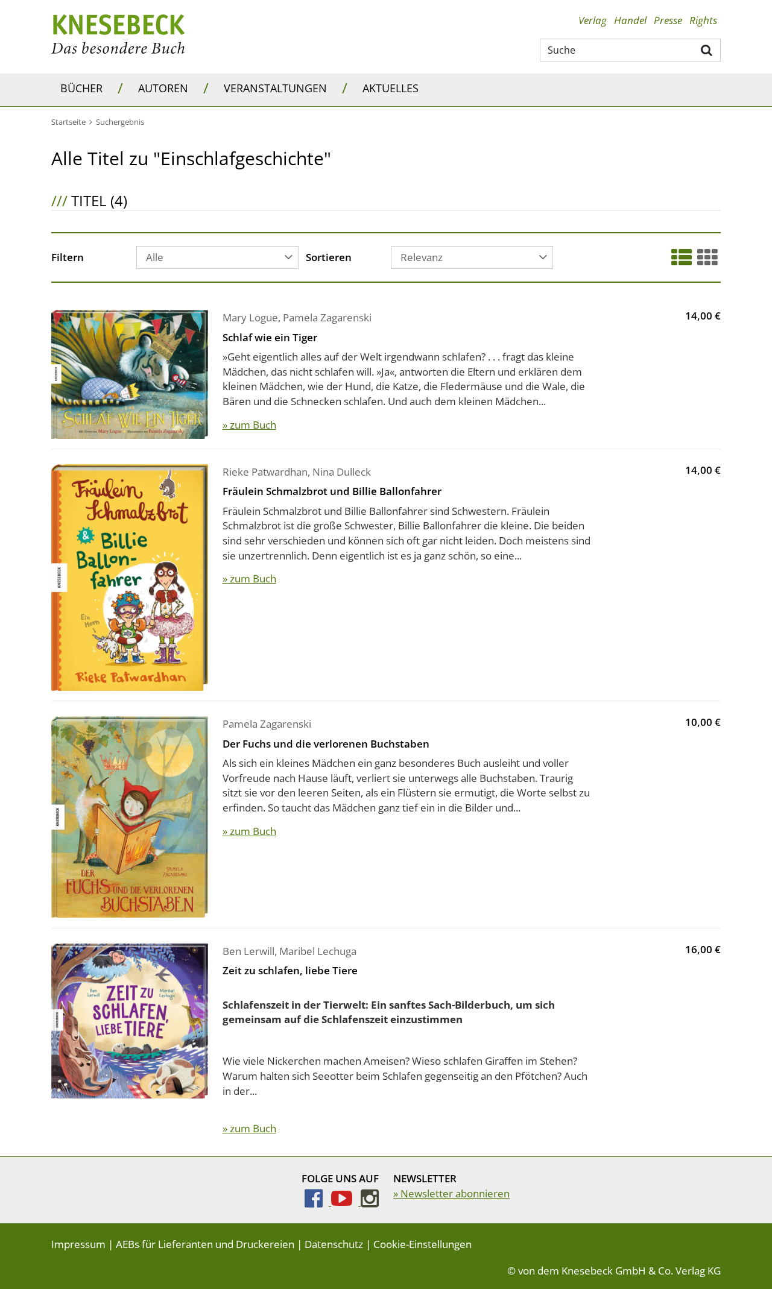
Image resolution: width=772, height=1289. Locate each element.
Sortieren (329, 258)
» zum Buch (249, 425)
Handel (630, 20)
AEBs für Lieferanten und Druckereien (205, 1244)
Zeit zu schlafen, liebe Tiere (290, 970)
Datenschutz (334, 1244)
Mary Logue (250, 317)
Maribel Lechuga (317, 951)
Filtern (67, 258)
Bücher (81, 88)
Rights (703, 20)
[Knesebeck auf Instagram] (370, 1202)
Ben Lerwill (248, 951)
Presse (668, 20)
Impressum (78, 1244)
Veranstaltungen (275, 88)
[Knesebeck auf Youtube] (346, 1202)
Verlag (592, 20)
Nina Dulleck (341, 472)
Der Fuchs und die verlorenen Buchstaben (326, 744)
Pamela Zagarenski (327, 317)
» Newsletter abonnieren (451, 1193)
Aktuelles (390, 88)
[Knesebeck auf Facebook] (318, 1202)
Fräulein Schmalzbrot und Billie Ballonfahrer (332, 491)
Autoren (163, 88)
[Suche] (707, 49)
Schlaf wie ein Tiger (270, 337)
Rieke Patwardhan (265, 472)
